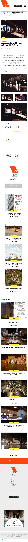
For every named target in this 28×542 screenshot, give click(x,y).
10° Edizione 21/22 (8, 126)
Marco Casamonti (9, 155)
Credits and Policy (11, 536)
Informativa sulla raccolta (8, 16)
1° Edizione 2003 (6, 51)
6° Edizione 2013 (7, 128)
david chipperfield (18, 152)
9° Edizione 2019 (8, 127)
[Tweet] (7, 48)
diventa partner (14, 185)
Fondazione (14, 503)
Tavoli (7, 139)
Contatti (14, 505)
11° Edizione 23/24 (16, 125)
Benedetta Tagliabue (7, 150)
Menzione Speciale (9, 157)
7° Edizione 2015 (16, 127)
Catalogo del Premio (17, 150)
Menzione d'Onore (18, 156)
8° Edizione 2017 (16, 126)
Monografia (17, 157)
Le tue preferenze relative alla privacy (15, 13)
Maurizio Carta (8, 156)
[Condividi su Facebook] (4, 48)
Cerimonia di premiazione (8, 152)
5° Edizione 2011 (16, 128)
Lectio (7, 144)
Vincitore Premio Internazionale (18, 159)
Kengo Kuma (17, 154)
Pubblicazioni (8, 141)
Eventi (7, 140)
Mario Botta (17, 155)
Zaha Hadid (7, 161)
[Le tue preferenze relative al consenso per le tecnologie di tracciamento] (2, 539)
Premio (7, 138)
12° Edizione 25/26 (8, 125)
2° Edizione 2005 (8, 131)
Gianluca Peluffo (9, 154)
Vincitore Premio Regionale (18, 162)
